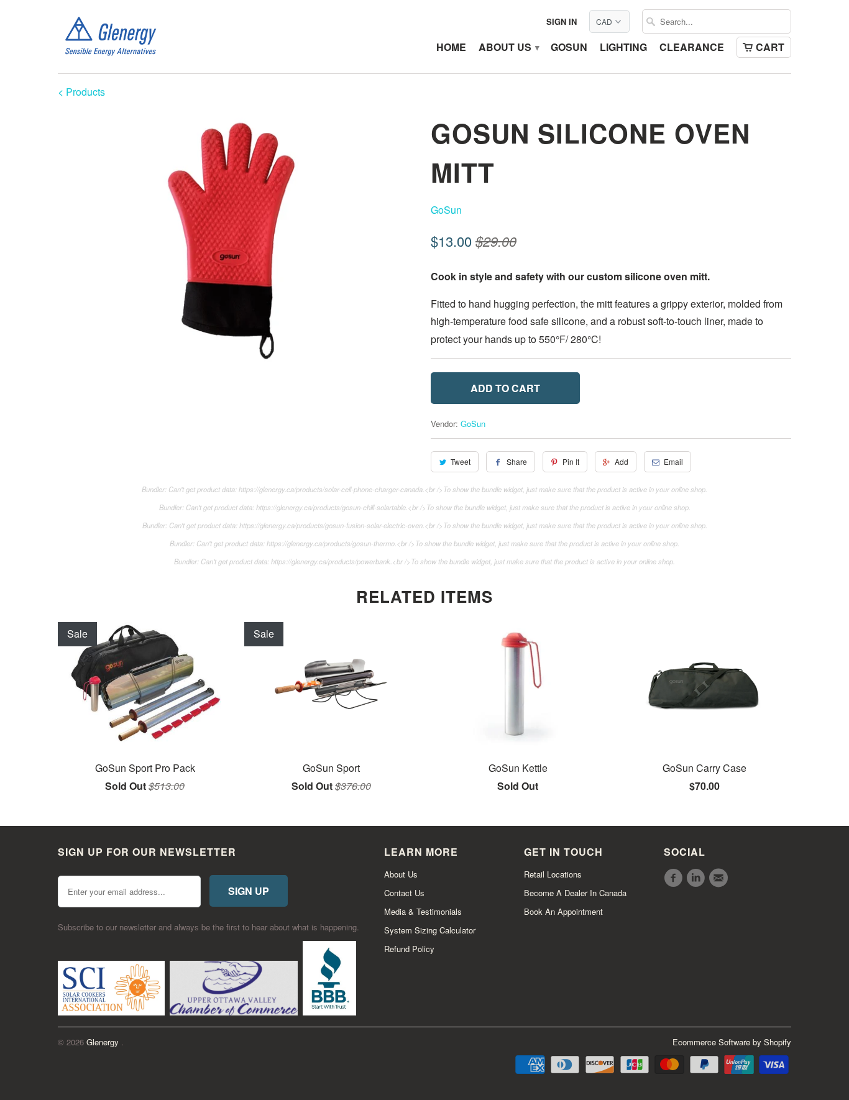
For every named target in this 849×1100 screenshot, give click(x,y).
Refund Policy (409, 949)
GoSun (569, 48)
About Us (508, 48)
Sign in (561, 21)
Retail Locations (553, 874)
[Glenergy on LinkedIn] (697, 878)
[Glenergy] (110, 36)
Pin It (570, 461)
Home (451, 48)
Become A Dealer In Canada (575, 893)
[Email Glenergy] (720, 878)
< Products (81, 92)
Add (621, 461)
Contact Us (404, 893)
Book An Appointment (563, 911)
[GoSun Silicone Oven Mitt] (238, 240)
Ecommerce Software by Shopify (731, 1042)
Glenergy (103, 1042)
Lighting (623, 48)
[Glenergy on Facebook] (675, 878)
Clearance (691, 48)
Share (517, 461)
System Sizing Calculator (429, 930)
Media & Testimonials (423, 911)
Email (673, 461)
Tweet (460, 461)
